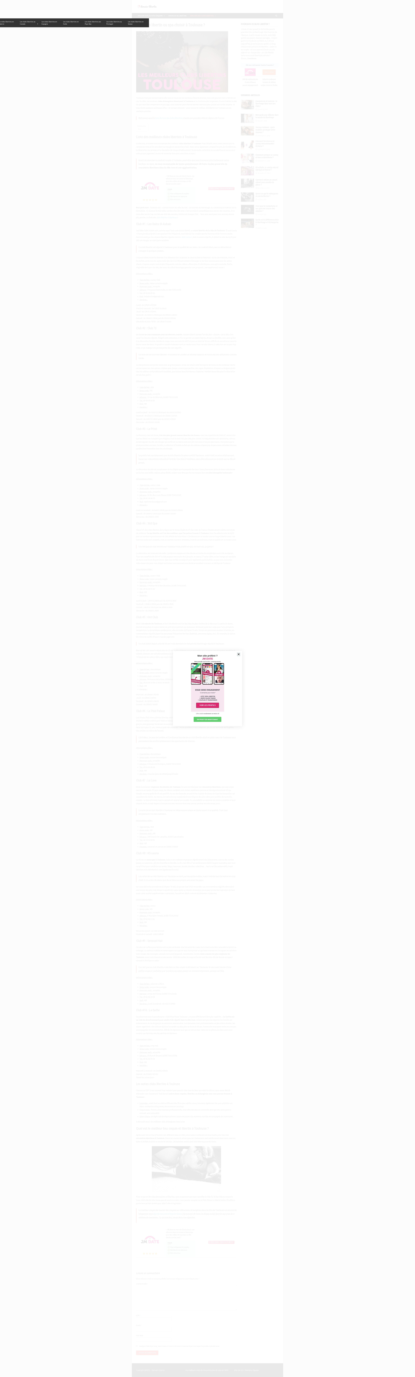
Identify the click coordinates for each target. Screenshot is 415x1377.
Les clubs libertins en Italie (71, 23)
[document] (207, 688)
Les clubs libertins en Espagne (49, 23)
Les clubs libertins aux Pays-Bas (93, 23)
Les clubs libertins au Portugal (114, 23)
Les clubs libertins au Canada (27, 23)
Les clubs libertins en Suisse (136, 23)
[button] (238, 654)
